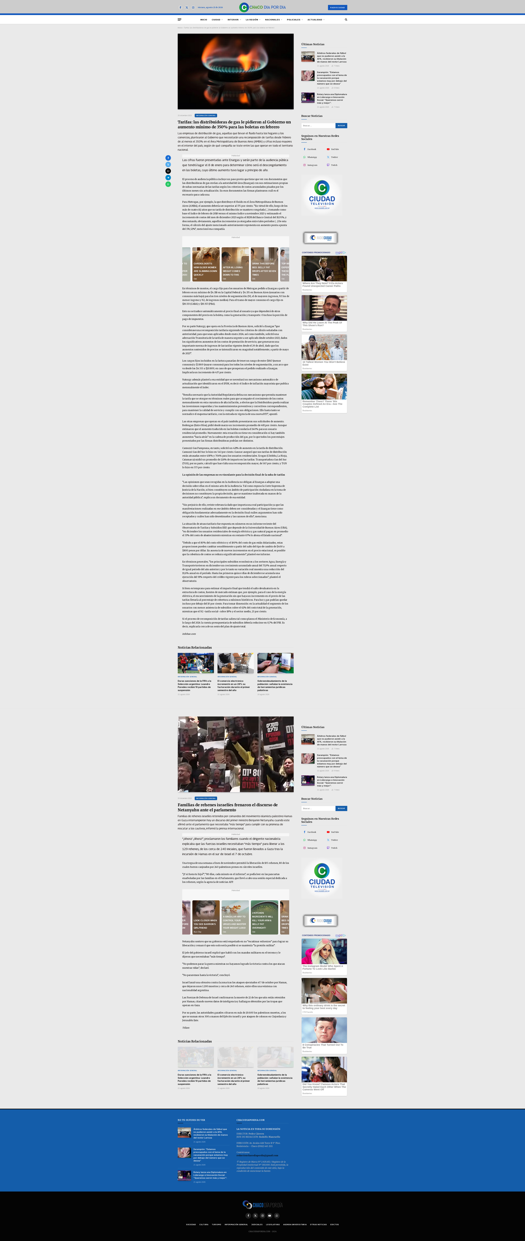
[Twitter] (168, 164)
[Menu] (179, 19)
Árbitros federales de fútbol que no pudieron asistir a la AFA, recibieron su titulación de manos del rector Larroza (331, 57)
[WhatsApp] (168, 184)
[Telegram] (168, 177)
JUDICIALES (257, 1224)
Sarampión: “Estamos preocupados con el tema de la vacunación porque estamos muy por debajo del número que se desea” (332, 78)
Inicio (180, 28)
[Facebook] (168, 158)
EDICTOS (334, 1224)
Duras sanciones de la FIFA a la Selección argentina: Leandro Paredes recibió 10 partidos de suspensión (194, 685)
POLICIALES (294, 19)
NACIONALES (272, 19)
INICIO (203, 19)
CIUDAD (216, 19)
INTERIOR (233, 19)
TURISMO (216, 1224)
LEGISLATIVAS (273, 1224)
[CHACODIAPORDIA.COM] (262, 7)
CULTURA (203, 1224)
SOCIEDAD (191, 1224)
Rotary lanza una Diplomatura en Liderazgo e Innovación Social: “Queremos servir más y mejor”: (332, 98)
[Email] (168, 171)
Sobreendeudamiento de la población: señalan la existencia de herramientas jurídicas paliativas (274, 685)
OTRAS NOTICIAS (318, 1224)
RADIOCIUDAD (337, 7)
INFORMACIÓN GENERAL (206, 115)
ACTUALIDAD (315, 19)
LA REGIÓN (252, 19)
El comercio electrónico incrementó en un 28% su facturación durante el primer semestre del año (234, 685)
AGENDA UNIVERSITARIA (295, 1224)
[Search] (345, 19)
